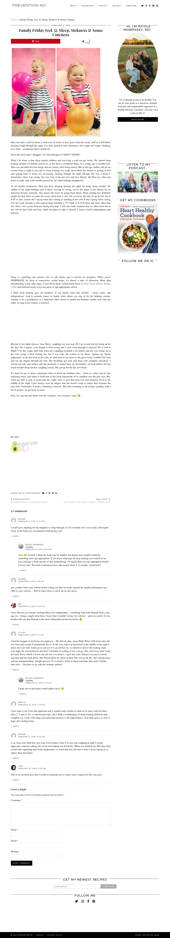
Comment (16, 800)
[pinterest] (153, 5)
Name (14, 829)
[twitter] (142, 5)
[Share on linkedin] (56, 493)
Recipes (117, 6)
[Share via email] (43, 493)
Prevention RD (29, 5)
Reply (16, 536)
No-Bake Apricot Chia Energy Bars (29, 500)
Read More (137, 119)
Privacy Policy (55, 935)
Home (14, 19)
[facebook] (150, 5)
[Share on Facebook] (46, 493)
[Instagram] (128, 274)
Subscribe (131, 6)
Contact (103, 6)
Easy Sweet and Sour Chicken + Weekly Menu (87, 500)
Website (15, 851)
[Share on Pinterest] (53, 493)
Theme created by (147, 935)
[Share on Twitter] (49, 493)
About (73, 6)
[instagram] (146, 5)
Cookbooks (87, 6)
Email (14, 840)
